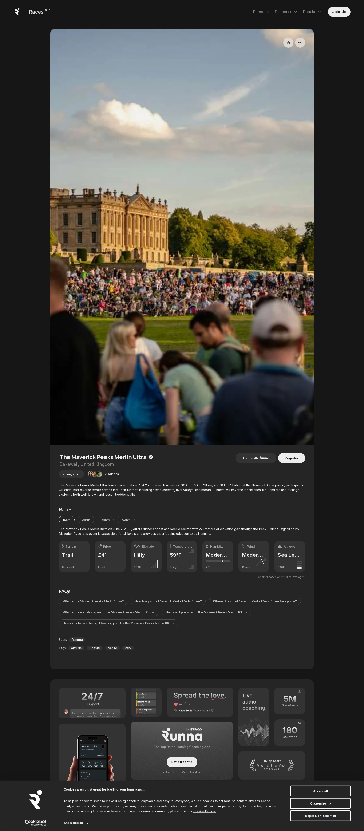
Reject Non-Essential (320, 816)
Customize (318, 803)
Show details (73, 822)
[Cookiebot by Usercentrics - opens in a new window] (35, 823)
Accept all (320, 791)
